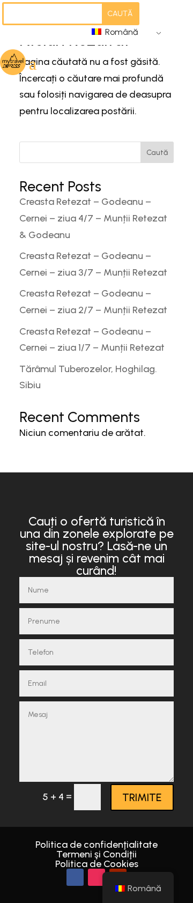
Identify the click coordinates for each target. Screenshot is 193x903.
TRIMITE (142, 797)
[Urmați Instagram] (96, 877)
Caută (157, 152)
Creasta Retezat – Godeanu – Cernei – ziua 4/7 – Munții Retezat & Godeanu (93, 218)
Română (120, 32)
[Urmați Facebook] (75, 877)
